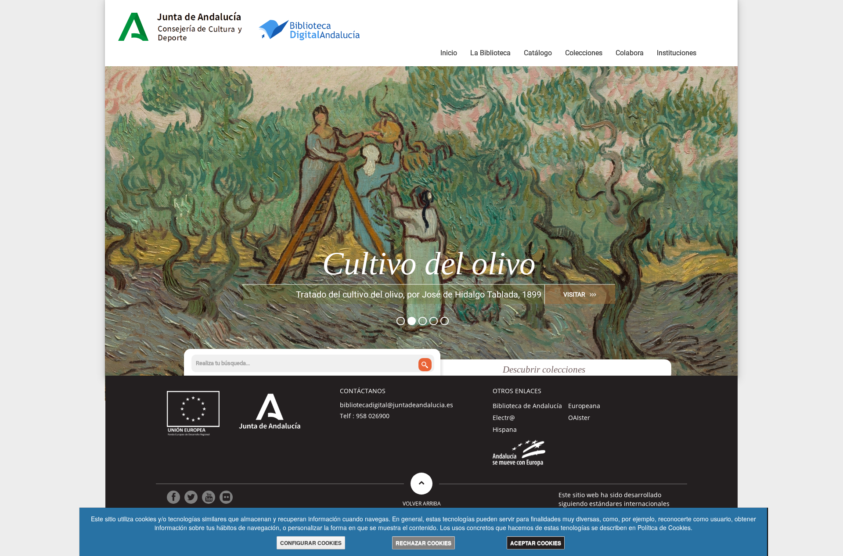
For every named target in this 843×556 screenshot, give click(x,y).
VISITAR (574, 294)
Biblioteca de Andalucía (527, 406)
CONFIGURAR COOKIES (311, 543)
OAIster (579, 417)
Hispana (505, 429)
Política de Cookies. (665, 527)
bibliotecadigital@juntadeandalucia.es (396, 405)
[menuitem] (449, 54)
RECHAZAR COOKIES (423, 543)
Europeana (584, 406)
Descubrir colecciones (544, 369)
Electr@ (504, 417)
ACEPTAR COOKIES (535, 543)
